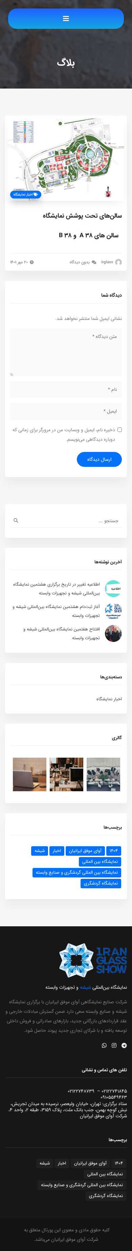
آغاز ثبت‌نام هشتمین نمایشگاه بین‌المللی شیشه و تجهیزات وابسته (56, 611)
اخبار (57, 850)
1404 (114, 850)
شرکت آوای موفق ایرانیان (74, 1239)
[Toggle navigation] (66, 18)
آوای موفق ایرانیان (85, 850)
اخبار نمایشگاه (24, 194)
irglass (107, 262)
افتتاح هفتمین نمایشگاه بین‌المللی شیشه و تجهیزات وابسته (61, 634)
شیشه (40, 850)
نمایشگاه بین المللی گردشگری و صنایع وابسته (77, 872)
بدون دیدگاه (80, 262)
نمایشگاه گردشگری (101, 883)
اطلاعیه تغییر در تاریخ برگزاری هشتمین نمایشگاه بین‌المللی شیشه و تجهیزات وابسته (56, 589)
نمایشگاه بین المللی (100, 861)
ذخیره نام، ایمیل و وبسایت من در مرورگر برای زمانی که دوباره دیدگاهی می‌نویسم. (64, 434)
